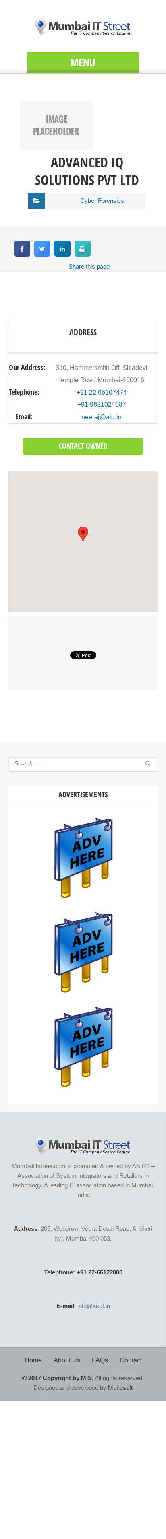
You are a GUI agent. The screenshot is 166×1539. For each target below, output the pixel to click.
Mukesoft (120, 1387)
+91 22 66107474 (102, 392)
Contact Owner (83, 446)
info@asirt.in (93, 1305)
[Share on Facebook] (22, 254)
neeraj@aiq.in (101, 417)
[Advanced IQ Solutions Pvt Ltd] (56, 147)
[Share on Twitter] (42, 254)
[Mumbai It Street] (83, 27)
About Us (67, 1360)
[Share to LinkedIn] (62, 254)
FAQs (100, 1360)
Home (33, 1360)
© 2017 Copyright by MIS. (57, 1377)
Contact (131, 1360)
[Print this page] (83, 254)
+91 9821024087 (101, 404)
